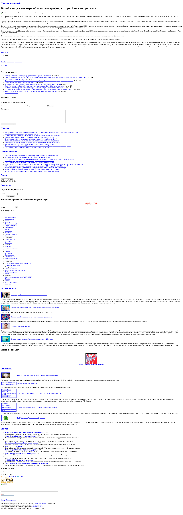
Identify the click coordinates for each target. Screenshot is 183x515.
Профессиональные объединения (15, 270)
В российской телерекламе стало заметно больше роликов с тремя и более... (35, 307)
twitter (21, 476)
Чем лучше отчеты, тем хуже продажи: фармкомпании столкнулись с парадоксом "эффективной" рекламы (39, 159)
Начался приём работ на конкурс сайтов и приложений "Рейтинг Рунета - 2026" (31, 139)
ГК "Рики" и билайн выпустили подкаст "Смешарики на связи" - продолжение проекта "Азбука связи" (38, 89)
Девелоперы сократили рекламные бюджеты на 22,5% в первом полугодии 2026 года (32, 142)
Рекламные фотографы (12, 260)
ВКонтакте (12, 476)
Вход (3, 500)
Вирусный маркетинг (12, 248)
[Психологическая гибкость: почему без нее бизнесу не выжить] (6, 378)
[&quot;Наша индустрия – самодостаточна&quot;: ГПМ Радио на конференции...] (9, 396)
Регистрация (11, 500)
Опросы (7, 279)
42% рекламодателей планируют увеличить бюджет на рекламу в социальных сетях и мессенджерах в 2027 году (41, 132)
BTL (6, 249)
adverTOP (8, 220)
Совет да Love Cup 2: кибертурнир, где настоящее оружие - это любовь (28, 76)
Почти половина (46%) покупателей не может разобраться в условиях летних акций (32, 169)
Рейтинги (8, 241)
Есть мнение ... (9, 227)
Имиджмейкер (9, 255)
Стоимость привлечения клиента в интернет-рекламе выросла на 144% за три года (32, 155)
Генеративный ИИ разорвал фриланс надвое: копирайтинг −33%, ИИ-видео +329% (32, 171)
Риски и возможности (12, 258)
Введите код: (31, 106)
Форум (4, 428)
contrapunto (18, 62)
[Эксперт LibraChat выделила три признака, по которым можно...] (6, 320)
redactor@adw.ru (38, 506)
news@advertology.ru (36, 505)
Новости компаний (11, 3)
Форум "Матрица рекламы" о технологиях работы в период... (37, 407)
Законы (7, 273)
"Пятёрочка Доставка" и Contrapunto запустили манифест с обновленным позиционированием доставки (39, 81)
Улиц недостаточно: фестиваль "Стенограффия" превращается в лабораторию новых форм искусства (38, 146)
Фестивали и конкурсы (12, 265)
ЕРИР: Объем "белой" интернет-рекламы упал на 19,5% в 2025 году (27, 147)
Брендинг (8, 246)
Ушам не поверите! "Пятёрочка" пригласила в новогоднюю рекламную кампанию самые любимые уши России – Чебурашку (45, 77)
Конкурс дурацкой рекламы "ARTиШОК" (18, 277)
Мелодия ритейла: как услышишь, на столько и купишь (29, 295)
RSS (4, 476)
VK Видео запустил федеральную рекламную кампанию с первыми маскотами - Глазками (34, 88)
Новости (5, 128)
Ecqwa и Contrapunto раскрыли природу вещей (20, 82)
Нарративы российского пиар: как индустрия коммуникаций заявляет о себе (29, 144)
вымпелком (10, 62)
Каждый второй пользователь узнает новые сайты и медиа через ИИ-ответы (29, 162)
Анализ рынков (9, 151)
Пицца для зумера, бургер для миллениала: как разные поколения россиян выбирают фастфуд (35, 167)
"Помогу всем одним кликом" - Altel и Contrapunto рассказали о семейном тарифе (31, 91)
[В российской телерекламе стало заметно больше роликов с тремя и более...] (6, 310)
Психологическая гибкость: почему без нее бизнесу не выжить (37, 375)
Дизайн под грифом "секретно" (27, 383)
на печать (4, 65)
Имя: (3, 106)
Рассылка (6, 185)
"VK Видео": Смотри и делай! (15, 79)
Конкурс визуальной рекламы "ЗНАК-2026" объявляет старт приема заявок (29, 137)
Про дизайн (8, 253)
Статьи (7, 229)
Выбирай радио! (10, 256)
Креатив (7, 251)
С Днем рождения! (11, 282)
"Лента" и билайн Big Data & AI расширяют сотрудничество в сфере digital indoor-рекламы (34, 86)
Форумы (7, 280)
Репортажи (8, 231)
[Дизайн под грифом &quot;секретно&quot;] (9, 384)
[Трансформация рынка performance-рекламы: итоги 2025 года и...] (6, 342)
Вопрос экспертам (10, 225)
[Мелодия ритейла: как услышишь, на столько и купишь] (6, 298)
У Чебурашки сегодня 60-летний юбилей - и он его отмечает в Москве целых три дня (32, 135)
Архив (4, 175)
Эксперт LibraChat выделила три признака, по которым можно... (32, 317)
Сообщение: (5, 109)
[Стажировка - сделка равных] (6, 329)
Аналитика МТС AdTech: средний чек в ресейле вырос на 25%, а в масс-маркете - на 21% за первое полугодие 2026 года (44, 164)
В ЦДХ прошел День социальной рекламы (31, 418)
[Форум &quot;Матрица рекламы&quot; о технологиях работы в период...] (9, 410)
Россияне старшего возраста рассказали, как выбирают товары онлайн (28, 157)
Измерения (8, 243)
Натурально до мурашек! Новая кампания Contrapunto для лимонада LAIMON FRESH (33, 84)
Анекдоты (8, 284)
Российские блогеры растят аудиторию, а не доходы (21, 134)
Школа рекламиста (11, 234)
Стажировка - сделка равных (20, 326)
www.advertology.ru (41, 503)
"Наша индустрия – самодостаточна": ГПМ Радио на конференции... (39, 393)
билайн (3, 62)
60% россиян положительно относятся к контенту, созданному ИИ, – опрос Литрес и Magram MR (36, 166)
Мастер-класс (9, 236)
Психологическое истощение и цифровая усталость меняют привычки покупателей (32, 141)
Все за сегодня (9, 219)
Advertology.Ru (5, 52)
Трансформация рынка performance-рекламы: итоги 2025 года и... (32, 339)
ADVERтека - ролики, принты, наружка (18, 263)
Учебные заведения (11, 272)
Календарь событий (11, 268)
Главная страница (10, 217)
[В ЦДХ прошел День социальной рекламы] (6, 421)
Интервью (8, 232)
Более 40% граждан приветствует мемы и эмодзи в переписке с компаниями (29, 161)
